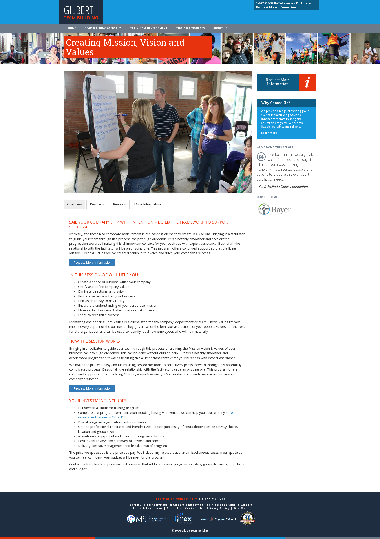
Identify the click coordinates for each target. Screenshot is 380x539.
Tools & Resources (190, 28)
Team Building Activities (103, 28)
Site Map (240, 508)
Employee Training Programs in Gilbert (220, 505)
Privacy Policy (218, 508)
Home (72, 28)
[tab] (74, 204)
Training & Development (148, 28)
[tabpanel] (158, 345)
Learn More (269, 133)
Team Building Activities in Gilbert (156, 505)
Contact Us (194, 508)
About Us (220, 28)
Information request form (177, 499)
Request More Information (92, 262)
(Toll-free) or (276, 3)
